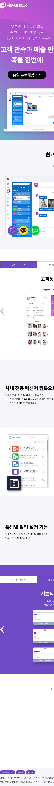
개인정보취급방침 (7, 772)
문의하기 (30, 772)
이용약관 (20, 772)
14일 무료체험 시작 (27, 75)
